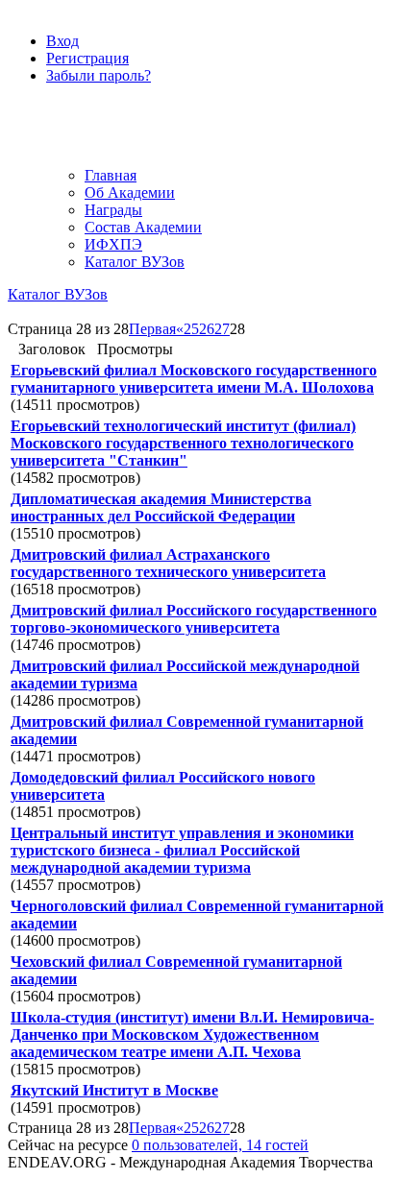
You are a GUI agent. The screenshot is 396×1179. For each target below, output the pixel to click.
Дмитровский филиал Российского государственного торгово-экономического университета (194, 619)
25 (191, 329)
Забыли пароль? (98, 75)
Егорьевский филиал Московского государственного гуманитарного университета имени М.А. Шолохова (194, 379)
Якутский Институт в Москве (114, 1090)
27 (222, 329)
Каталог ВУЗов (135, 261)
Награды (113, 210)
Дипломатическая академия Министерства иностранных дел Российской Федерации (161, 507)
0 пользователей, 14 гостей (220, 1145)
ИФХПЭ (113, 244)
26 (206, 329)
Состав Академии (143, 227)
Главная (110, 175)
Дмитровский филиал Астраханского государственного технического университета (168, 563)
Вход (62, 41)
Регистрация (87, 58)
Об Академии (130, 192)
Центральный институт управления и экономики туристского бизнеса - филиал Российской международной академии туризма (182, 850)
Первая (152, 329)
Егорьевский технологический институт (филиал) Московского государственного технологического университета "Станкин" (183, 443)
